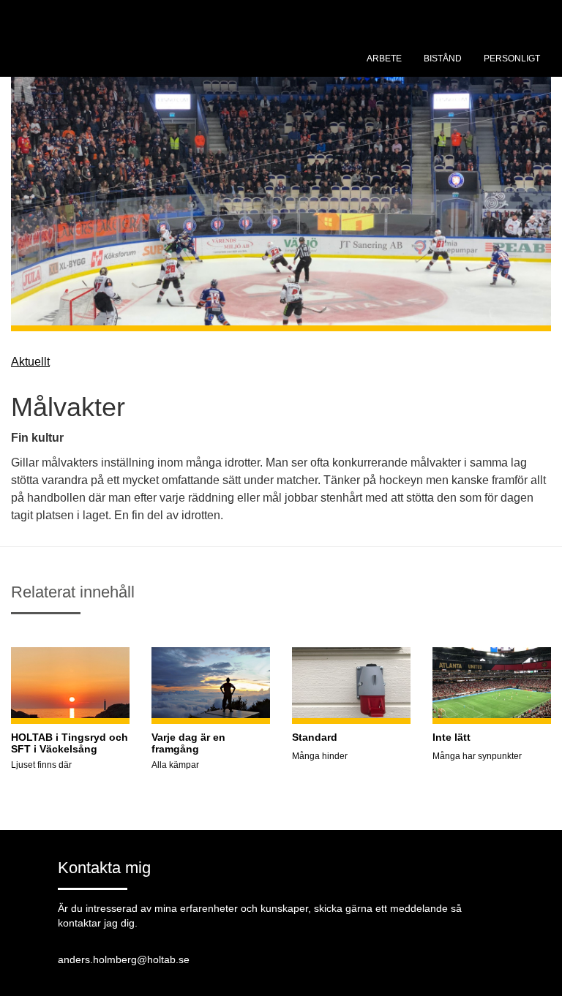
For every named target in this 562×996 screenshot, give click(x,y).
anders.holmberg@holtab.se (124, 959)
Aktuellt (30, 361)
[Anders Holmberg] (121, 54)
